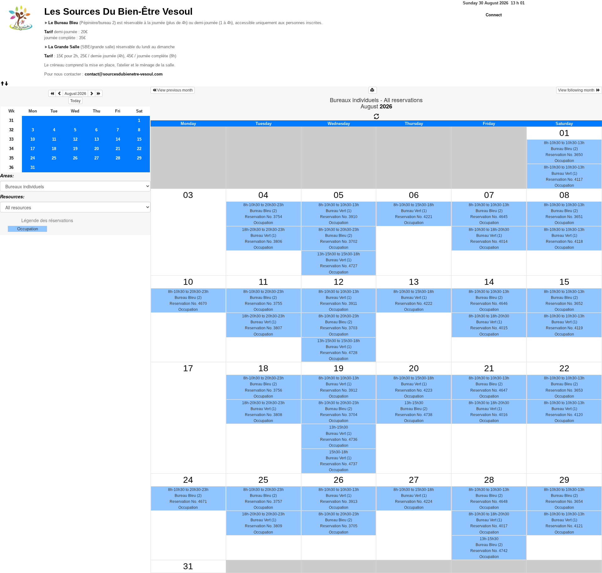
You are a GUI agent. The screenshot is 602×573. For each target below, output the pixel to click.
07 (489, 195)
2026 (386, 106)
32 (11, 130)
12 (75, 139)
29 (139, 158)
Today (75, 100)
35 (11, 158)
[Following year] (99, 93)
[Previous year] (52, 93)
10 (32, 139)
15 (139, 139)
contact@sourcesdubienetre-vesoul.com (124, 74)
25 (54, 158)
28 (118, 158)
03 (188, 195)
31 (11, 120)
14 (118, 139)
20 (96, 148)
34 (11, 148)
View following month (577, 90)
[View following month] (91, 93)
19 (75, 148)
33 (11, 139)
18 (54, 148)
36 (11, 167)
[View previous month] (59, 93)
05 (339, 195)
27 (96, 158)
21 (118, 148)
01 (564, 133)
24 (32, 158)
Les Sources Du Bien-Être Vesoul (118, 11)
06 (414, 195)
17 (32, 148)
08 (564, 195)
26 (75, 158)
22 (139, 148)
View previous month (174, 90)
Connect (494, 15)
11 (54, 139)
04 (263, 195)
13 (96, 139)
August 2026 (75, 93)
